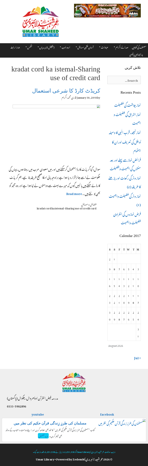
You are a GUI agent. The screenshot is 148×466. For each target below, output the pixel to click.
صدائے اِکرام (122, 47)
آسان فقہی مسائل (85, 47)
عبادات (104, 47)
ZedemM (79, 458)
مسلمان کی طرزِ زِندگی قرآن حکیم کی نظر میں (50, 423)
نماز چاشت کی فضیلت (127, 104)
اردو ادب (66, 47)
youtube (38, 413)
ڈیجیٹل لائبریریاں (46, 47)
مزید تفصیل (43, 435)
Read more (74, 193)
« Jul (137, 357)
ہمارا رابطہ (15, 47)
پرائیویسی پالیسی (136, 54)
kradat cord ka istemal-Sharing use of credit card (66, 208)
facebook (107, 413)
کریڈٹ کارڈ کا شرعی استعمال (66, 91)
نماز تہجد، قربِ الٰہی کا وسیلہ (125, 132)
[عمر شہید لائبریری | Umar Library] (41, 20)
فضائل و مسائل (88, 204)
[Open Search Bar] (146, 52)
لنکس (29, 47)
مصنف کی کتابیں (139, 47)
